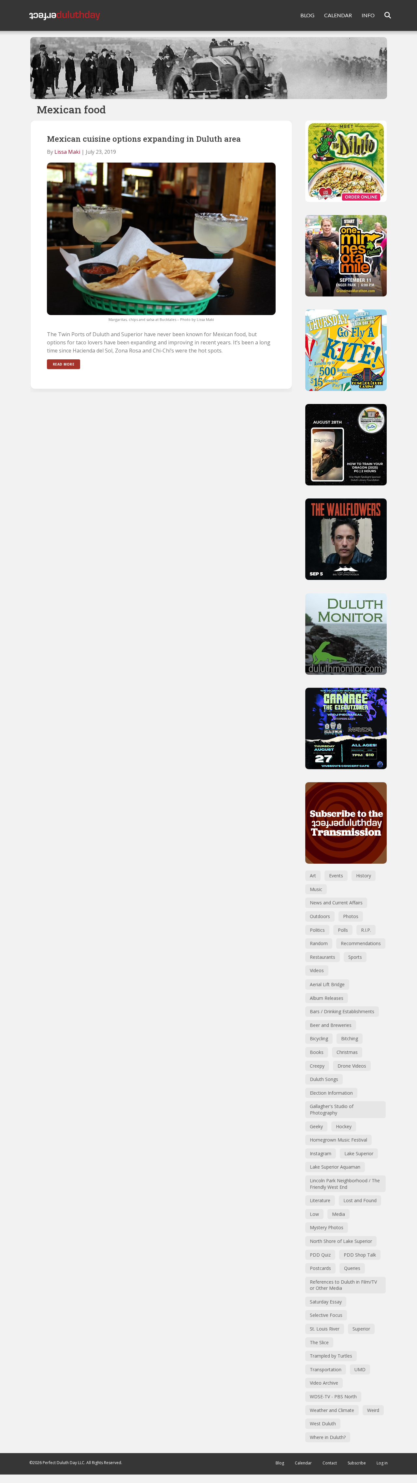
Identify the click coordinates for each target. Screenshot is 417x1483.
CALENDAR (338, 15)
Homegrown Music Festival (338, 1140)
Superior (361, 1329)
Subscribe (357, 1463)
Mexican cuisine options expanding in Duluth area (144, 139)
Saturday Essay (326, 1302)
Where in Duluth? (328, 1437)
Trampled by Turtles (331, 1356)
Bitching (349, 1038)
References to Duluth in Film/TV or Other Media (343, 1285)
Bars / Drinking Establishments (342, 1011)
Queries (352, 1268)
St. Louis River (324, 1329)
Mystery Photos (326, 1227)
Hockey (344, 1126)
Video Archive (324, 1383)
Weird (373, 1410)
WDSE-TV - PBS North (333, 1396)
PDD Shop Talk (360, 1255)
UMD (360, 1369)
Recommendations (361, 943)
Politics (317, 930)
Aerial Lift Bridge (327, 984)
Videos (317, 970)
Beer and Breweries (331, 1025)
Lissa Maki (67, 151)
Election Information (331, 1093)
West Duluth (323, 1423)
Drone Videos (352, 1066)
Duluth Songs (324, 1079)
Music (316, 889)
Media (338, 1214)
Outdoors (320, 916)
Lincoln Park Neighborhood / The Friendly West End (345, 1183)
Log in (382, 1463)
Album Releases (326, 998)
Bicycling (319, 1038)
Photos (350, 916)
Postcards (320, 1268)
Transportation (325, 1369)
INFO (368, 15)
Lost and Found (360, 1200)
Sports (355, 957)
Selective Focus (326, 1315)
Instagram (320, 1153)
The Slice (319, 1342)
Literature (320, 1200)
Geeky (316, 1126)
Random (319, 943)
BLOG (307, 15)
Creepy (317, 1066)
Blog (280, 1463)
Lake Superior (358, 1153)
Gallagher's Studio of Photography (331, 1109)
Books (317, 1052)
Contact (330, 1463)
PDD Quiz (320, 1255)
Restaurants (322, 957)
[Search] (384, 15)
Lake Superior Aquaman (335, 1167)
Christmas (347, 1052)
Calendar (303, 1463)
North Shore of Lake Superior (341, 1241)
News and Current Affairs (336, 903)
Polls (343, 930)
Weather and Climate (332, 1410)
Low (314, 1214)
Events (336, 875)
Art (313, 875)
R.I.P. (366, 930)
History (363, 875)
